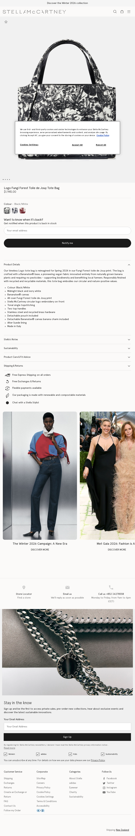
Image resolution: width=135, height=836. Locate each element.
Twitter (110, 783)
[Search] (114, 11)
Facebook (112, 778)
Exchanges (9, 783)
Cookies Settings (45, 797)
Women (11, 754)
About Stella (75, 778)
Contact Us (10, 806)
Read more (9, 748)
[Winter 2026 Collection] (40, 476)
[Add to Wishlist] (6, 22)
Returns (8, 788)
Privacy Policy (98, 760)
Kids (75, 754)
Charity (73, 792)
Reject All (101, 145)
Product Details (12, 265)
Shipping (8, 778)
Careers (41, 783)
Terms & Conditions (47, 801)
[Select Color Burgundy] (22, 210)
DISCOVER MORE (40, 550)
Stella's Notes (11, 339)
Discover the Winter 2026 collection (67, 3)
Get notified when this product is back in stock (30, 223)
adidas (43, 754)
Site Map (41, 778)
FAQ (6, 801)
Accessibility (43, 806)
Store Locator (24, 594)
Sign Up (67, 737)
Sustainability (11, 348)
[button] (67, 100)
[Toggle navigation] (129, 11)
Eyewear (73, 788)
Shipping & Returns (13, 366)
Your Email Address (14, 719)
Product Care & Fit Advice (17, 357)
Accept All (77, 145)
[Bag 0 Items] (122, 11)
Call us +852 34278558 (111, 594)
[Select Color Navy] (15, 210)
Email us (67, 594)
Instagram (112, 788)
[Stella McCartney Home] (34, 11)
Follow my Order (12, 810)
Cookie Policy (43, 792)
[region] (67, 138)
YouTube (111, 792)
